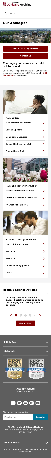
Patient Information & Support (20, 190)
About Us (10, 251)
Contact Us (25, 56)
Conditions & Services (16, 137)
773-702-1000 (25, 432)
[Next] (38, 315)
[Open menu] (46, 5)
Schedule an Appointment (25, 49)
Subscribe (40, 417)
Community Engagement (18, 265)
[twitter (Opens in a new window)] (19, 403)
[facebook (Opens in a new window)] (13, 403)
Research (10, 258)
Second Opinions (14, 130)
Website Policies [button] (12, 442)
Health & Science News (17, 244)
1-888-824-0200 (25, 390)
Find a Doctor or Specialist (19, 123)
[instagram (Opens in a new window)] (31, 403)
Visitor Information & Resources (21, 198)
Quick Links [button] (9, 351)
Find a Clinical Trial (15, 151)
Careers (9, 273)
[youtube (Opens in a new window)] (37, 403)
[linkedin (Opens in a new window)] (25, 403)
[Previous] (12, 315)
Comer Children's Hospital (18, 144)
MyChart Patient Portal (17, 205)
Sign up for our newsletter (15, 412)
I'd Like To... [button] (10, 342)
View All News (25, 323)
